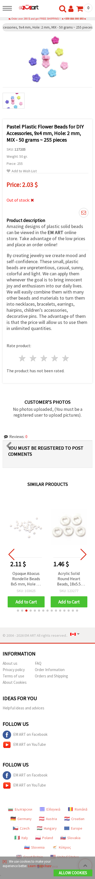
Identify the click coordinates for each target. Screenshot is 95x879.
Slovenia (38, 847)
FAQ (38, 663)
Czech (25, 828)
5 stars (65, 358)
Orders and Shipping (51, 675)
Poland (47, 837)
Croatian (77, 818)
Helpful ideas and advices (23, 707)
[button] (18, 611)
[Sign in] (72, 9)
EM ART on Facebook (30, 734)
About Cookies (15, 682)
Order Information (50, 669)
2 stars (33, 358)
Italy (24, 837)
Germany (24, 818)
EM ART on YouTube (29, 744)
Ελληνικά (53, 809)
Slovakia (73, 837)
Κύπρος (65, 847)
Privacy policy (14, 669)
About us (10, 663)
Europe (76, 828)
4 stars (54, 358)
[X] (5, 861)
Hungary (50, 828)
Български (23, 809)
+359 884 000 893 (74, 18)
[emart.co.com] (26, 7)
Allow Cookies (73, 872)
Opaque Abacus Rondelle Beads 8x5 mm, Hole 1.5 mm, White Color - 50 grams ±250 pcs (26, 579)
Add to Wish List (24, 171)
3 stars (44, 358)
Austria (51, 818)
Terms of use (13, 675)
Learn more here (39, 866)
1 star (22, 358)
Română (81, 809)
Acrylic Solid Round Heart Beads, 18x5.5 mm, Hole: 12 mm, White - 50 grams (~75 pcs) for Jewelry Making (69, 579)
